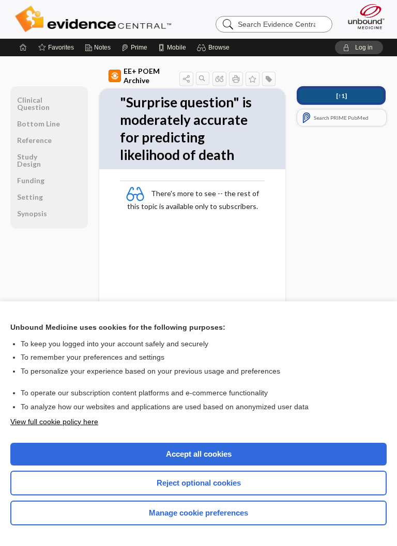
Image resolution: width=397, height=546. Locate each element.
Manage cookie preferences (198, 512)
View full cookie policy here (54, 421)
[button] (215, 47)
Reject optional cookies (199, 482)
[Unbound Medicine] (363, 16)
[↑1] (341, 96)
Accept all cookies (199, 453)
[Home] (23, 47)
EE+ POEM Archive (142, 76)
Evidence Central (95, 19)
